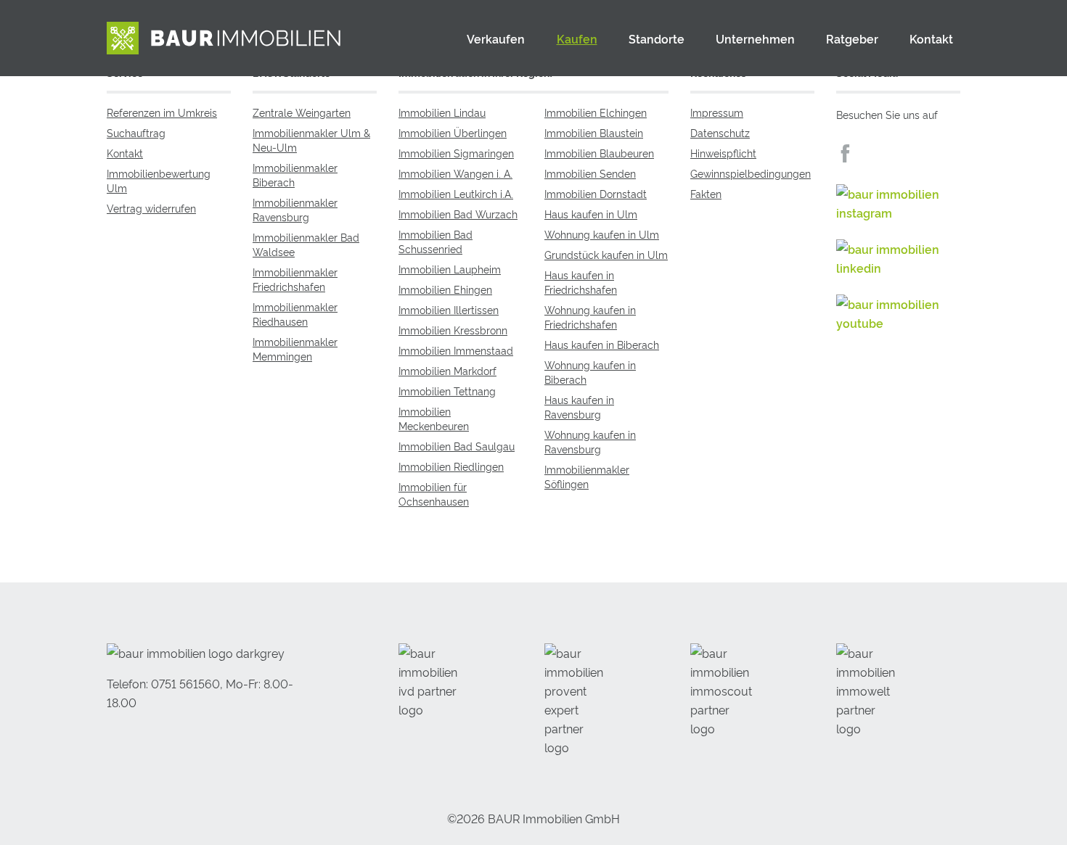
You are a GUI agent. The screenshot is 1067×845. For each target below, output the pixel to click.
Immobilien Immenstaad (455, 350)
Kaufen (577, 38)
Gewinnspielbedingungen (750, 173)
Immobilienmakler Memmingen (295, 348)
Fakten (705, 193)
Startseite (429, 38)
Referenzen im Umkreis (162, 112)
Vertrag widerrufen (151, 208)
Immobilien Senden (590, 173)
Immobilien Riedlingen (451, 466)
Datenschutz (720, 132)
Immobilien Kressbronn (452, 330)
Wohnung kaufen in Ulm (601, 234)
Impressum (716, 112)
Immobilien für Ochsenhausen (433, 493)
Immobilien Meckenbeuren (433, 418)
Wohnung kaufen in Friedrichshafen (590, 316)
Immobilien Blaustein (593, 132)
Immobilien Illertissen (448, 309)
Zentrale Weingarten (302, 112)
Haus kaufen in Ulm (590, 213)
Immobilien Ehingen (445, 289)
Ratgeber (852, 38)
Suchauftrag (136, 132)
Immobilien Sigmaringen (456, 153)
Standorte (656, 38)
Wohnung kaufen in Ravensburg (590, 441)
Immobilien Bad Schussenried (435, 241)
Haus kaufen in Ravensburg (579, 406)
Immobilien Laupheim (449, 269)
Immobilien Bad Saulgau (456, 446)
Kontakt (931, 38)
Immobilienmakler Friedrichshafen (295, 279)
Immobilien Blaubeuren (599, 153)
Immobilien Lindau (442, 112)
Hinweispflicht (723, 153)
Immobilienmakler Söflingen (586, 476)
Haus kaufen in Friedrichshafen (580, 282)
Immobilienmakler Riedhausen (295, 314)
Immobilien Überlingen (452, 132)
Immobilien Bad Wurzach (458, 213)
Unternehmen (755, 38)
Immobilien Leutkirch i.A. (455, 193)
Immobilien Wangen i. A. (455, 173)
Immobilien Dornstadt (595, 193)
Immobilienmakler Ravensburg (295, 209)
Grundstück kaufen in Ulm (606, 254)
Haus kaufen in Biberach (601, 344)
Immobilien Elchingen (595, 112)
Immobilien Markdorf (447, 370)
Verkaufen (496, 38)
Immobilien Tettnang (447, 390)
